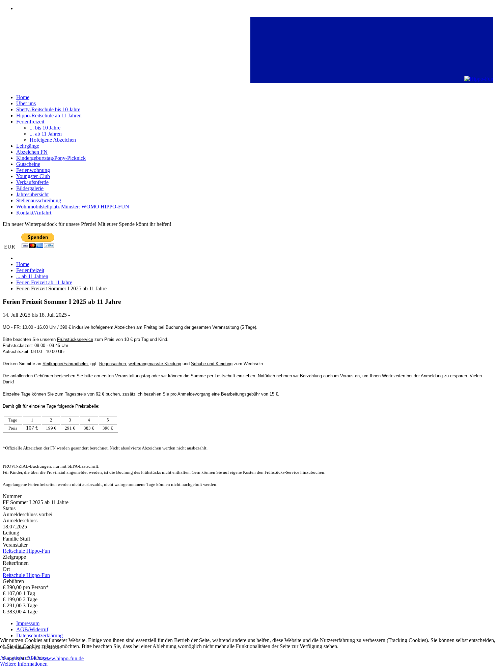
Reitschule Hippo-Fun (26, 575)
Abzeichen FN (32, 152)
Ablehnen (37, 658)
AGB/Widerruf (32, 629)
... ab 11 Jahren (46, 134)
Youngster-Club (33, 176)
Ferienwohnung (33, 170)
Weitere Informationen (24, 664)
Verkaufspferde (32, 182)
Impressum (27, 623)
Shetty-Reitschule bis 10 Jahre (48, 109)
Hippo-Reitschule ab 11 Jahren (49, 115)
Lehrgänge (27, 146)
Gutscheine (28, 164)
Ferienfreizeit (30, 121)
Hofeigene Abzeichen (53, 140)
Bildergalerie (30, 188)
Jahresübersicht (32, 194)
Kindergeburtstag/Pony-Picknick (51, 158)
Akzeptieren (13, 658)
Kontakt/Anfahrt (33, 212)
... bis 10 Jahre (45, 127)
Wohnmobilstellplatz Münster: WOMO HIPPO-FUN (72, 206)
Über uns (26, 103)
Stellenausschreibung (38, 200)
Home (22, 97)
